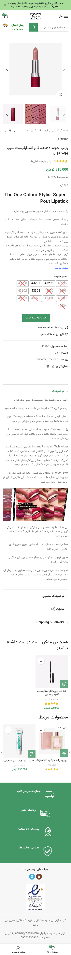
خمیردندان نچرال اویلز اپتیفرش (19, 761)
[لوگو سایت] (35, 16)
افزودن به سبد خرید (36, 318)
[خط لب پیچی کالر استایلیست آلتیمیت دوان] (52, 671)
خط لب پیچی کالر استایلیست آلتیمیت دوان (51, 693)
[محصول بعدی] (5, 130)
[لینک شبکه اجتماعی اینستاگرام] (52, 366)
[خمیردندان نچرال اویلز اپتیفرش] (19, 741)
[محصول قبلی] (14, 130)
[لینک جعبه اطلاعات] (14, 27)
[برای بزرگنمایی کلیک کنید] (60, 94)
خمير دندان (19, 765)
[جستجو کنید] (33, 27)
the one (53, 359)
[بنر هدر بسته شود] (5, 5)
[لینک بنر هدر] (41, 5)
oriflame (63, 139)
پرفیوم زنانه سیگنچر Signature (51, 760)
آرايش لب (42, 131)
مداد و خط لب (51, 699)
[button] (64, 69)
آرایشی (55, 131)
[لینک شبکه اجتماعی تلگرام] (47, 366)
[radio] (62, 284)
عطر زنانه (52, 765)
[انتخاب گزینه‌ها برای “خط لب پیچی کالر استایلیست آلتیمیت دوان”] (64, 684)
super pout (61, 276)
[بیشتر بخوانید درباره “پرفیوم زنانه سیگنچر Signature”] (64, 753)
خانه (65, 131)
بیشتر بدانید (61, 268)
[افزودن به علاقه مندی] (40, 660)
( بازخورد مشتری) (41, 161)
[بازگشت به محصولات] (10, 130)
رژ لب (30, 131)
